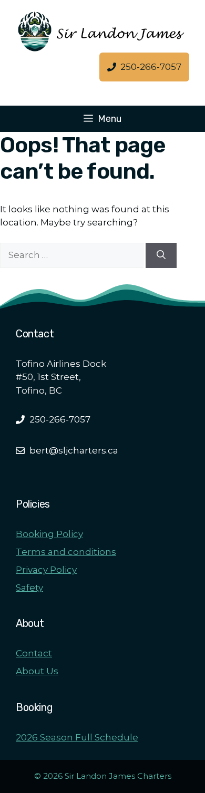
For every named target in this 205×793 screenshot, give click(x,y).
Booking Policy (49, 534)
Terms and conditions (66, 552)
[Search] (161, 255)
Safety (29, 587)
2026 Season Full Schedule (77, 737)
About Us (37, 671)
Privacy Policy (46, 569)
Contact (34, 653)
